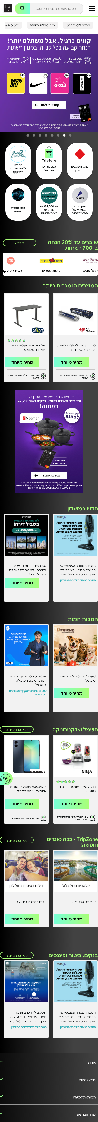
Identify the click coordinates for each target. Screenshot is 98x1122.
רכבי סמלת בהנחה (42, 25)
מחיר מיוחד (72, 362)
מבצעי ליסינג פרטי (78, 25)
